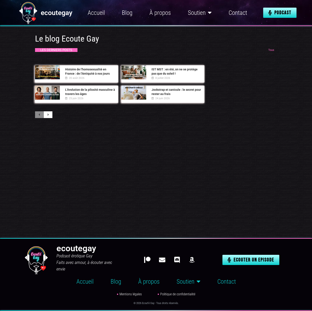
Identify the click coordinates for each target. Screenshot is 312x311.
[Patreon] (147, 260)
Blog (127, 12)
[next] (48, 114)
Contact (238, 12)
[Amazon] (192, 260)
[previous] (39, 114)
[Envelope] (162, 260)
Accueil (96, 12)
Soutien (197, 12)
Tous (271, 50)
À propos (160, 12)
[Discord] (177, 260)
